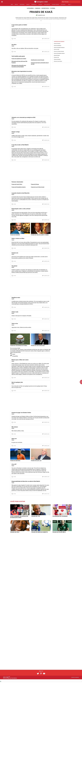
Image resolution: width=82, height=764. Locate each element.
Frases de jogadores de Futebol (19, 58)
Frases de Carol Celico (17, 184)
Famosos (37, 8)
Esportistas (45, 8)
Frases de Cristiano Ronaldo (59, 51)
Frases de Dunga (35, 184)
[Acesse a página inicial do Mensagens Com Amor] (41, 2)
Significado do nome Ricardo (37, 59)
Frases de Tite (56, 57)
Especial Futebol (57, 55)
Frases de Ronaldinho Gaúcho (19, 187)
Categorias (30, 8)
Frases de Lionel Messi (58, 61)
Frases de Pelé (56, 49)
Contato (73, 677)
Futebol (52, 8)
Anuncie (77, 677)
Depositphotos (14, 678)
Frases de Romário (57, 59)
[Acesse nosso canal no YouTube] (44, 673)
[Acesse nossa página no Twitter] (38, 673)
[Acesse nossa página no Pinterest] (41, 673)
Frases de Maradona (57, 45)
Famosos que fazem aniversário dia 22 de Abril (40, 63)
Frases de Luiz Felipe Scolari (37, 187)
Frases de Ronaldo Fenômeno (59, 47)
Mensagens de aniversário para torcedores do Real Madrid (19, 66)
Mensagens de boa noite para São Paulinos (19, 62)
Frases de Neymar (57, 43)
